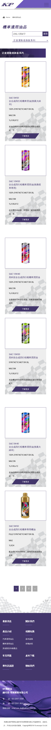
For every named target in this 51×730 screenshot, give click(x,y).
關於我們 (30, 621)
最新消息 (7, 621)
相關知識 (30, 631)
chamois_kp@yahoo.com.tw (24, 708)
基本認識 (29, 639)
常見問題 (7, 655)
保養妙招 (29, 644)
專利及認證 (8, 665)
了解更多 (25, 136)
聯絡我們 (30, 665)
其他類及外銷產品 (10, 648)
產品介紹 (7, 631)
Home (8, 17)
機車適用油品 (8, 644)
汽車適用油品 (8, 639)
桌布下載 (30, 655)
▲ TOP (45, 601)
